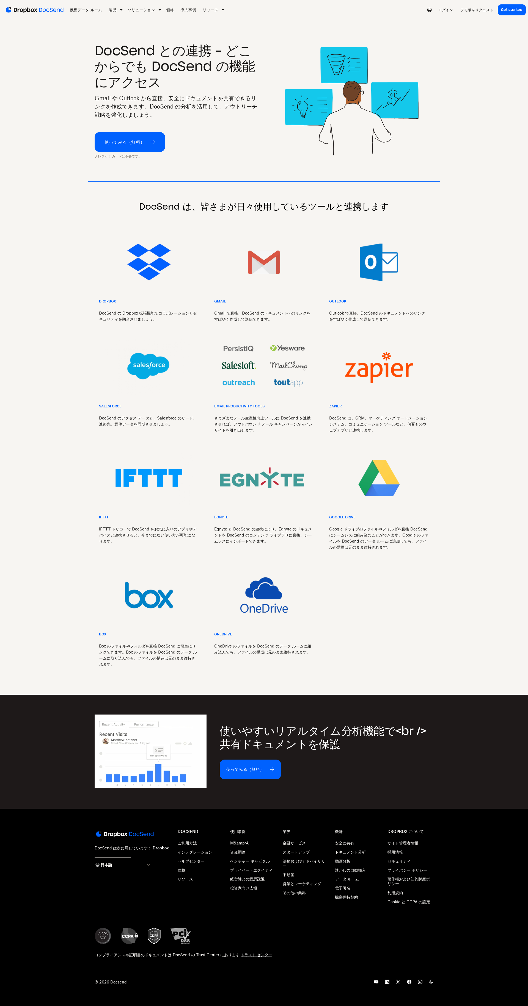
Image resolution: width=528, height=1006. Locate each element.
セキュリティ (399, 861)
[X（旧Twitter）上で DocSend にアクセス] (398, 983)
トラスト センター (256, 954)
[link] (445, 9)
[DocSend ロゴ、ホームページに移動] (34, 9)
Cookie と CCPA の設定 (408, 901)
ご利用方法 (187, 843)
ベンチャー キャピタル (250, 861)
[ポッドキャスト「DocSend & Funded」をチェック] (431, 983)
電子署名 (342, 888)
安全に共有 (344, 843)
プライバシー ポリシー (407, 870)
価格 (181, 870)
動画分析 (342, 861)
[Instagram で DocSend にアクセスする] (420, 983)
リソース (185, 879)
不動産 (288, 874)
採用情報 (395, 852)
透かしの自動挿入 (350, 870)
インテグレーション (195, 852)
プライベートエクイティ (251, 870)
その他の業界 (294, 892)
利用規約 (395, 892)
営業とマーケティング (302, 883)
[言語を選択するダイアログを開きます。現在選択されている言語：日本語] (429, 9)
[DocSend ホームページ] (124, 835)
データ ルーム (347, 879)
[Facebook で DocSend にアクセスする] (409, 983)
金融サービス (294, 843)
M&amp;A (239, 843)
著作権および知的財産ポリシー (408, 881)
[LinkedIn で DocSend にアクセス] (387, 983)
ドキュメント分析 (350, 852)
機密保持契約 (346, 897)
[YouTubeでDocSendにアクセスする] (376, 983)
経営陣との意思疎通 (247, 879)
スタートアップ (296, 852)
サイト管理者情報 (402, 843)
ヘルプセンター (191, 861)
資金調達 (238, 852)
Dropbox (161, 848)
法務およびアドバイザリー (304, 863)
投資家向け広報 (243, 888)
